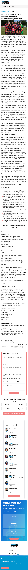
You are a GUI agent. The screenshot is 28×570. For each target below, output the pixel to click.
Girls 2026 (20, 404)
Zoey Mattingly (12, 455)
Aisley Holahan (12, 468)
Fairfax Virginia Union (13, 470)
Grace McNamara (13, 488)
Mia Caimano (12, 442)
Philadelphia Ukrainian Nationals (16, 477)
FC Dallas (11, 457)
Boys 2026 (21, 408)
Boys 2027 (7, 408)
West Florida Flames (13, 444)
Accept (5, 568)
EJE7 (10, 490)
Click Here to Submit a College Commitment (14, 413)
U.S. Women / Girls (5, 11)
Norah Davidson (12, 448)
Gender (7, 425)
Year (13, 425)
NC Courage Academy (13, 464)
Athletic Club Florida (13, 437)
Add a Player (14, 538)
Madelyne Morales (13, 482)
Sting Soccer (12, 484)
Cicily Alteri (11, 462)
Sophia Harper (12, 475)
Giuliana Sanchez (13, 435)
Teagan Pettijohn (13, 428)
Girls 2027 (7, 404)
